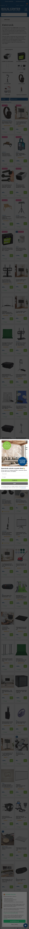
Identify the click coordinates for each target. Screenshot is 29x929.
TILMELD (14, 480)
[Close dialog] (27, 441)
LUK (14, 483)
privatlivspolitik (23, 487)
